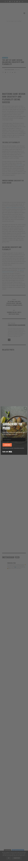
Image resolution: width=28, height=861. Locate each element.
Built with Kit (7, 451)
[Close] (25, 408)
